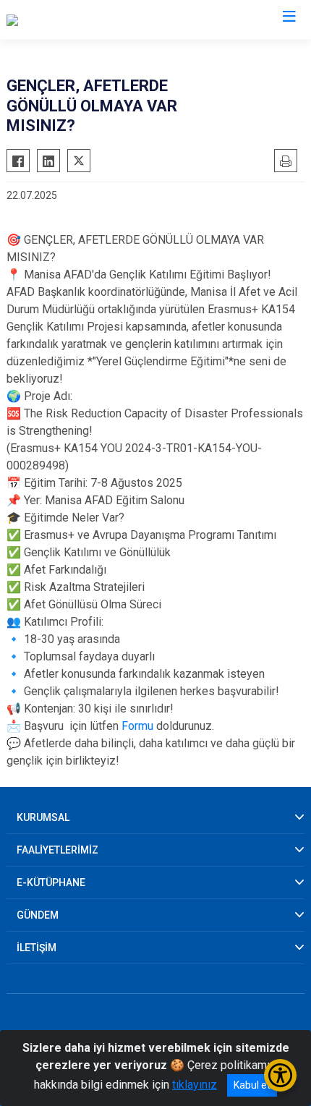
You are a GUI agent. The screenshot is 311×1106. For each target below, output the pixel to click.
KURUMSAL (43, 817)
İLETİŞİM (36, 947)
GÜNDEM (38, 915)
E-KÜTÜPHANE (51, 882)
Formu (137, 726)
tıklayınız (194, 1085)
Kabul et (252, 1085)
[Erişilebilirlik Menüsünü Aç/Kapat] (280, 1075)
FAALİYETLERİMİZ (57, 850)
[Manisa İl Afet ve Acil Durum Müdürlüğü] (106, 19)
